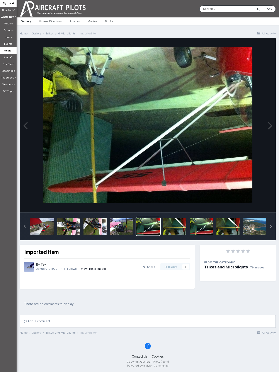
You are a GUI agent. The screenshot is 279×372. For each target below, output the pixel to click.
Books (109, 21)
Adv (269, 8)
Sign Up (7, 10)
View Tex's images (94, 268)
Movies (92, 21)
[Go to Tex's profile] (29, 267)
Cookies (158, 356)
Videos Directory (50, 21)
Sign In (7, 3)
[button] (24, 226)
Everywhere (240, 8)
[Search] (258, 9)
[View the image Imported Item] (42, 226)
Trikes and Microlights (226, 267)
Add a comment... (39, 321)
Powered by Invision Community (147, 365)
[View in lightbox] (147, 125)
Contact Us (140, 356)
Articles (75, 21)
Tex (43, 264)
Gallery (25, 21)
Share (150, 266)
